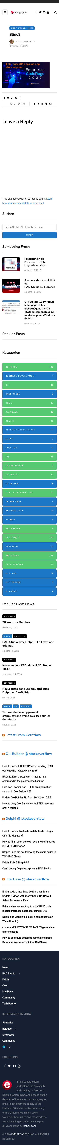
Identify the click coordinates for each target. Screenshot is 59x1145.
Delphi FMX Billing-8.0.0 (15, 862)
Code (29, 403)
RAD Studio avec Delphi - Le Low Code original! (28, 644)
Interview (29, 483)
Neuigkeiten (29, 501)
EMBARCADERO (20, 1134)
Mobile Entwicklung (29, 492)
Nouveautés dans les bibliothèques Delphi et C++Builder (25, 690)
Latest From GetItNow (23, 735)
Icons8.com (29, 1125)
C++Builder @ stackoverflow (29, 753)
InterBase (29, 474)
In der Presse (29, 465)
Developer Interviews (29, 430)
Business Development (29, 376)
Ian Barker (27, 41)
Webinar (29, 573)
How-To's (29, 448)
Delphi (29, 421)
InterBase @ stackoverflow (27, 879)
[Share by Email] (20, 97)
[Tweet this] (8, 97)
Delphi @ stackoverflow (25, 818)
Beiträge (29, 367)
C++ (29, 385)
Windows (29, 591)
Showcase (29, 555)
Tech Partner (29, 564)
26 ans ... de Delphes (16, 622)
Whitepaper (29, 582)
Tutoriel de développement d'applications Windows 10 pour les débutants (26, 715)
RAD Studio (29, 537)
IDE (29, 457)
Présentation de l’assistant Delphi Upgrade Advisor (34, 262)
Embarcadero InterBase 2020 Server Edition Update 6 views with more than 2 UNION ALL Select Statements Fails (27, 896)
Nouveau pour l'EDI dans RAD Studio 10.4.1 (26, 667)
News (5, 967)
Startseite (7, 1022)
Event (29, 439)
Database (29, 412)
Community (8, 997)
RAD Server (29, 528)
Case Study (29, 394)
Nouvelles (9, 616)
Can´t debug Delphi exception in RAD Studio (26, 868)
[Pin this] (16, 97)
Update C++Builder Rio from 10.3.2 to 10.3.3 (26, 797)
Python (29, 519)
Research (29, 546)
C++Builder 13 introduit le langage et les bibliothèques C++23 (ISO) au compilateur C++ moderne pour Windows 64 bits (40, 310)
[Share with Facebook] (4, 97)
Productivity (29, 510)
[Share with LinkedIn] (12, 97)
